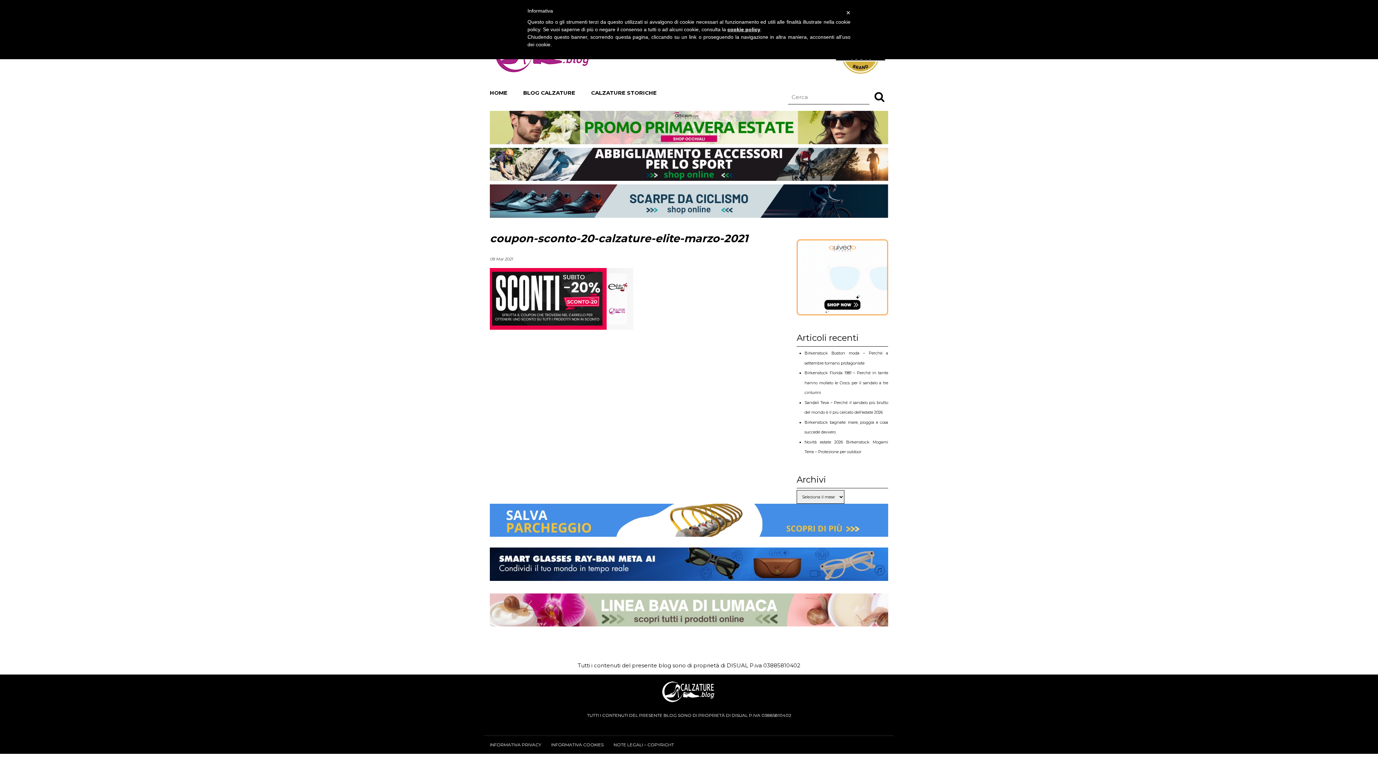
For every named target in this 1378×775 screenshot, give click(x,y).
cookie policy (743, 29)
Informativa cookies (577, 744)
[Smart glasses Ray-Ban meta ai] (689, 575)
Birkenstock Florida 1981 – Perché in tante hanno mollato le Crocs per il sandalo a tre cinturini (846, 382)
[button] (879, 96)
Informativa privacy (515, 744)
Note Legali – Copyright (644, 744)
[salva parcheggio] (689, 531)
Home (498, 92)
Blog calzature (549, 92)
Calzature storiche (624, 92)
